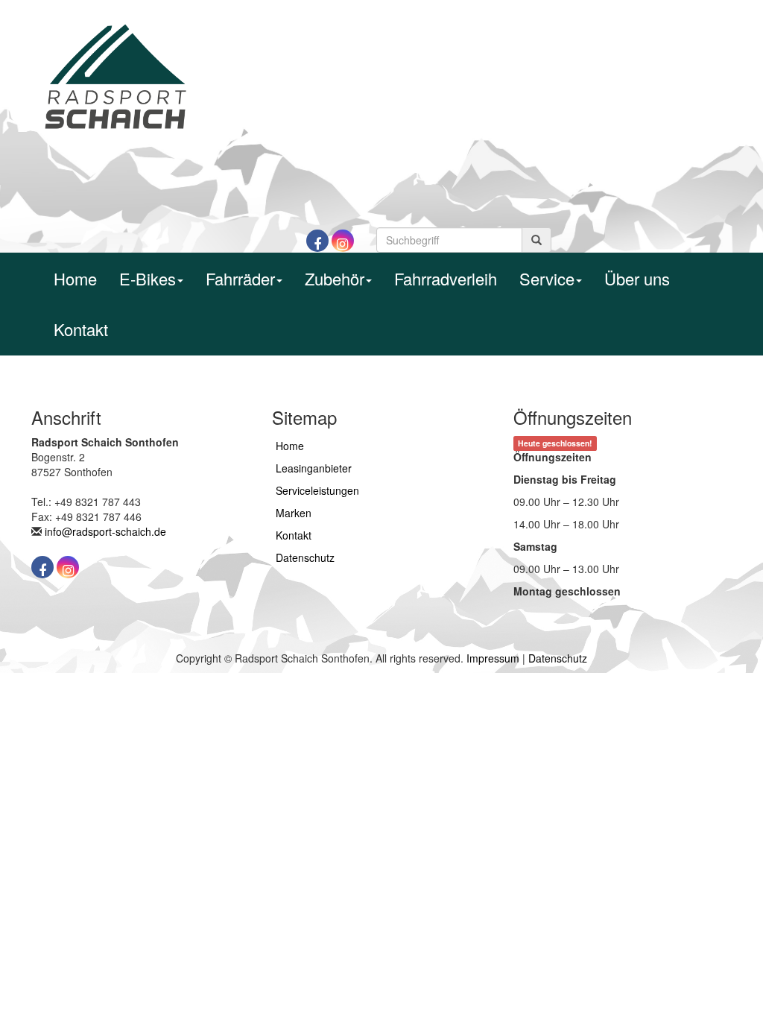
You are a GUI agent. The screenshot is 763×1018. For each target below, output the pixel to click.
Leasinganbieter (314, 468)
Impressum (492, 658)
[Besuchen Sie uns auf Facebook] (317, 241)
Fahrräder (240, 278)
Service (546, 278)
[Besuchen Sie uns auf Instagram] (343, 241)
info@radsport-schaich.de (105, 531)
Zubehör (334, 278)
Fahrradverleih (445, 278)
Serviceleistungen (317, 490)
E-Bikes (147, 278)
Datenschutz (305, 557)
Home (75, 278)
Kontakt (81, 329)
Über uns (637, 278)
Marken (293, 512)
